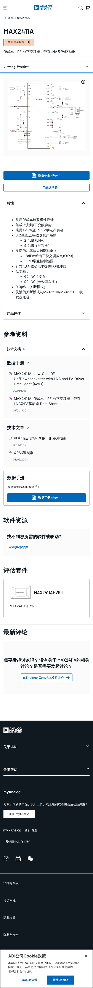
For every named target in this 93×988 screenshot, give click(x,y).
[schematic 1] (46, 116)
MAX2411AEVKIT (49, 592)
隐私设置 (9, 917)
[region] (46, 968)
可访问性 (9, 900)
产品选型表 (50, 187)
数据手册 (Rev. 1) (50, 175)
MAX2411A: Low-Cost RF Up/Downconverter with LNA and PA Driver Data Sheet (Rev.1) (49, 378)
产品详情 (14, 313)
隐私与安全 (11, 934)
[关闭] (86, 956)
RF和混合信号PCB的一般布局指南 (40, 438)
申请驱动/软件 (18, 547)
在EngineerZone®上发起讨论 (43, 677)
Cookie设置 (29, 980)
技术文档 (16, 349)
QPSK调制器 (24, 453)
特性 (10, 203)
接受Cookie (60, 980)
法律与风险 (11, 883)
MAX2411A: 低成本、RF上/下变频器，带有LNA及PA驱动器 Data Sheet (47, 401)
